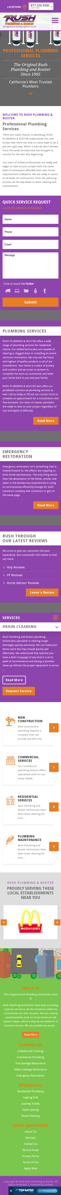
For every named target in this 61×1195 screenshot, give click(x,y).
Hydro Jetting (30, 1109)
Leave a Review (42, 592)
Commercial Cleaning (30, 1051)
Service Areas (31, 1150)
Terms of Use (31, 1162)
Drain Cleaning (31, 1115)
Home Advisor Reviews (23, 583)
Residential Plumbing (30, 1091)
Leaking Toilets (30, 1103)
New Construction (30, 719)
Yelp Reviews (16, 567)
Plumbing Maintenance (29, 838)
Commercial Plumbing (30, 1057)
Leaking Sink (30, 1097)
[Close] (11, 1191)
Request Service (19, 691)
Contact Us (30, 1144)
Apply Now (30, 1168)
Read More (45, 421)
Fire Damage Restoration (31, 1063)
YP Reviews (14, 575)
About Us (30, 1131)
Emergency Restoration (30, 1075)
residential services (28, 798)
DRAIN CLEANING (20, 626)
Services (30, 1137)
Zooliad (48, 1184)
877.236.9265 (40, 5)
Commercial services (28, 758)
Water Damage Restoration (30, 1069)
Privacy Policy (30, 1156)
